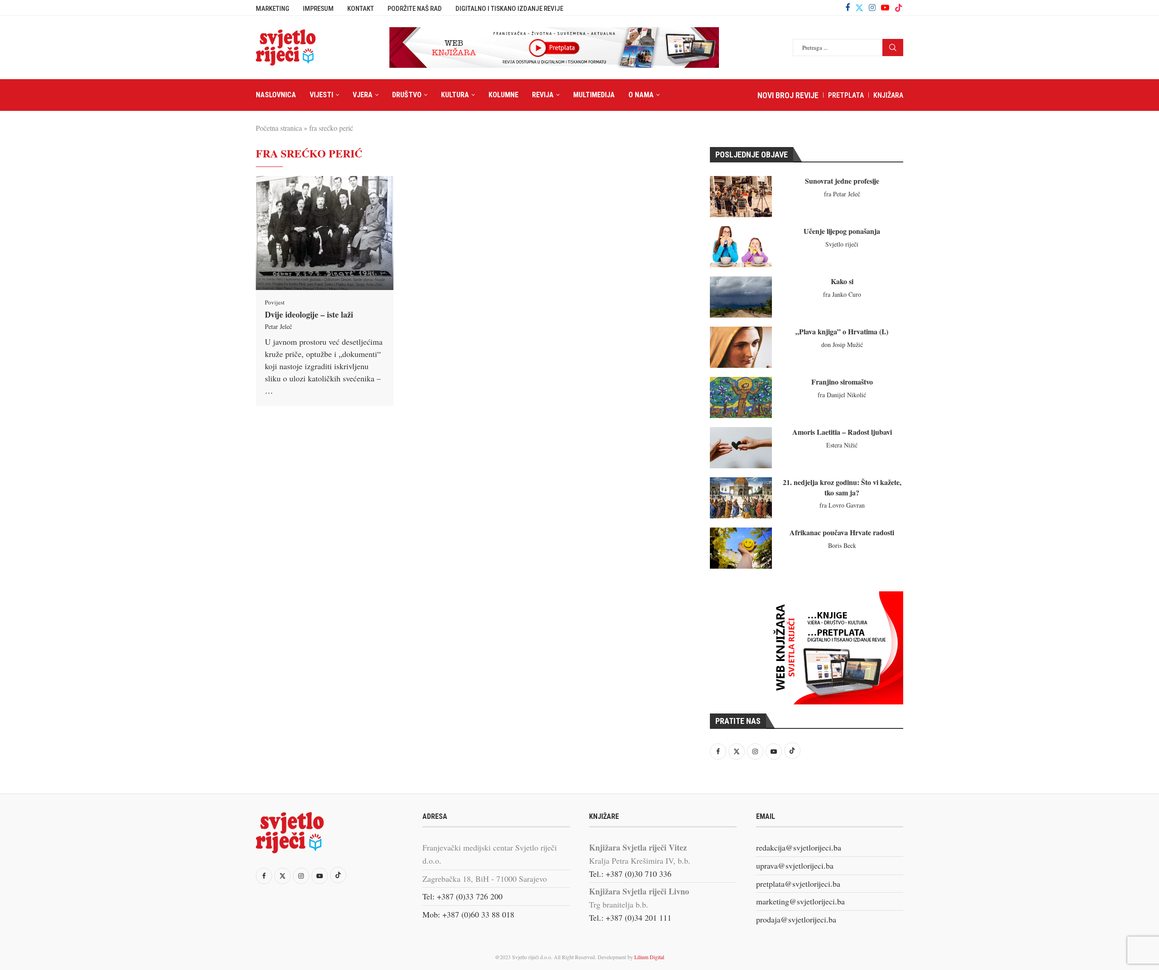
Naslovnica (276, 94)
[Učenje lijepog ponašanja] (741, 246)
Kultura (455, 94)
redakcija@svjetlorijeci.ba (798, 847)
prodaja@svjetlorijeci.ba (796, 919)
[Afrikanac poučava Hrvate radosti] (741, 548)
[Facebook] (847, 7)
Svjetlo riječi (841, 244)
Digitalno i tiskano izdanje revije (509, 9)
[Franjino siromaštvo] (741, 397)
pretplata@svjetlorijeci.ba (798, 883)
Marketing (272, 9)
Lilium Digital (649, 956)
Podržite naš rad (415, 9)
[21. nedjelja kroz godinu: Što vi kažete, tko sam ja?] (741, 497)
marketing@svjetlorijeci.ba (800, 901)
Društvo (406, 94)
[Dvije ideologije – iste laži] (324, 233)
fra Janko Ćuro (842, 294)
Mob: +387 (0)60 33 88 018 (468, 914)
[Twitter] (859, 7)
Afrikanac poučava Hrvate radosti (842, 532)
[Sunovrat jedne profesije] (741, 196)
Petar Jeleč (278, 326)
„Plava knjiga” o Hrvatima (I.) (841, 331)
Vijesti (321, 94)
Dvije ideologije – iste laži (309, 314)
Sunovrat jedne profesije (842, 181)
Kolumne (503, 94)
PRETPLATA (846, 95)
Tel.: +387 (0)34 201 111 (630, 917)
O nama (641, 94)
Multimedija (594, 94)
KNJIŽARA (888, 95)
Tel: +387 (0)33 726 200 (462, 896)
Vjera (363, 94)
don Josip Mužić (842, 344)
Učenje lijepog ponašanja (842, 231)
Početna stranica (279, 128)
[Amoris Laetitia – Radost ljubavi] (741, 447)
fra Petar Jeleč (842, 194)
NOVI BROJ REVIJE (788, 95)
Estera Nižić (841, 445)
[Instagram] (872, 7)
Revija (543, 94)
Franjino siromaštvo (842, 381)
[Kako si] (741, 297)
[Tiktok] (898, 7)
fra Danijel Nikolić (842, 394)
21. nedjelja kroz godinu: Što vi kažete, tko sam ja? (842, 487)
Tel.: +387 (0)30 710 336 (630, 873)
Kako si (842, 281)
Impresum (318, 9)
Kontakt (360, 9)
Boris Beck (842, 545)
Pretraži (892, 47)
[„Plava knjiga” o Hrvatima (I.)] (741, 347)
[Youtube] (885, 7)
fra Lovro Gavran (842, 505)
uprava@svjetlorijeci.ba (794, 865)
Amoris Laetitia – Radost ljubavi (842, 432)
